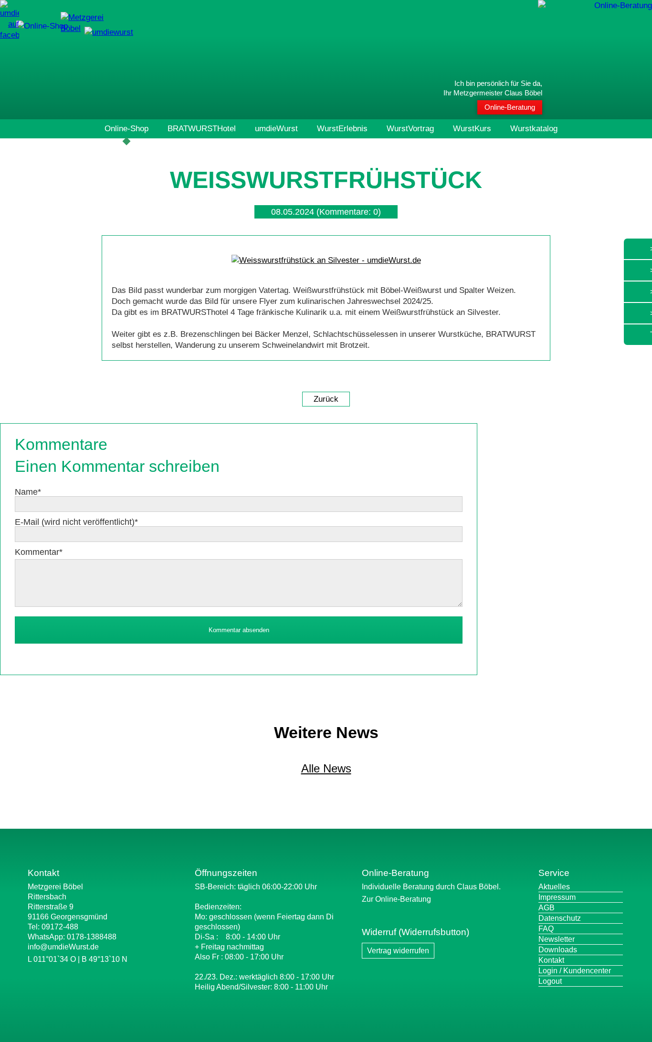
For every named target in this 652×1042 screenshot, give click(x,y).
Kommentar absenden (239, 630)
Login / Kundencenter (574, 971)
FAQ (546, 929)
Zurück (326, 399)
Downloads (557, 950)
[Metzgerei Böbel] (42, 26)
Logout (550, 981)
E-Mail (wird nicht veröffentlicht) (76, 522)
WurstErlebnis (342, 128)
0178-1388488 (91, 937)
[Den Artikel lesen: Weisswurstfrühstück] (326, 260)
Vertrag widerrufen (398, 951)
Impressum (557, 897)
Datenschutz (559, 918)
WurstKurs (472, 128)
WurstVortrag (410, 128)
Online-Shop (126, 128)
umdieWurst (276, 128)
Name (28, 492)
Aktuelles (554, 887)
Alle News (326, 768)
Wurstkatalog (533, 128)
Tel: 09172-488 (53, 927)
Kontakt (551, 960)
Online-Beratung (509, 107)
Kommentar (39, 552)
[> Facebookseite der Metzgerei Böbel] (9, 35)
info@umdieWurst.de (63, 947)
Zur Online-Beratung (396, 899)
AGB (546, 908)
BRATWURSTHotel (202, 128)
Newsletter (556, 939)
